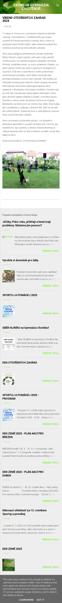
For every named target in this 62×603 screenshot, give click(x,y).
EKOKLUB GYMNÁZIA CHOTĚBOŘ (31, 7)
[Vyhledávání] (58, 6)
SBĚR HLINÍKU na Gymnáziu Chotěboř (25, 327)
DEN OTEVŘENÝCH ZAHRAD (19, 362)
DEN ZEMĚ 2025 (12, 548)
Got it (40, 600)
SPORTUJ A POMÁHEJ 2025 (19, 295)
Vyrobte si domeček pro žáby (20, 260)
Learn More (26, 600)
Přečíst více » (51, 251)
